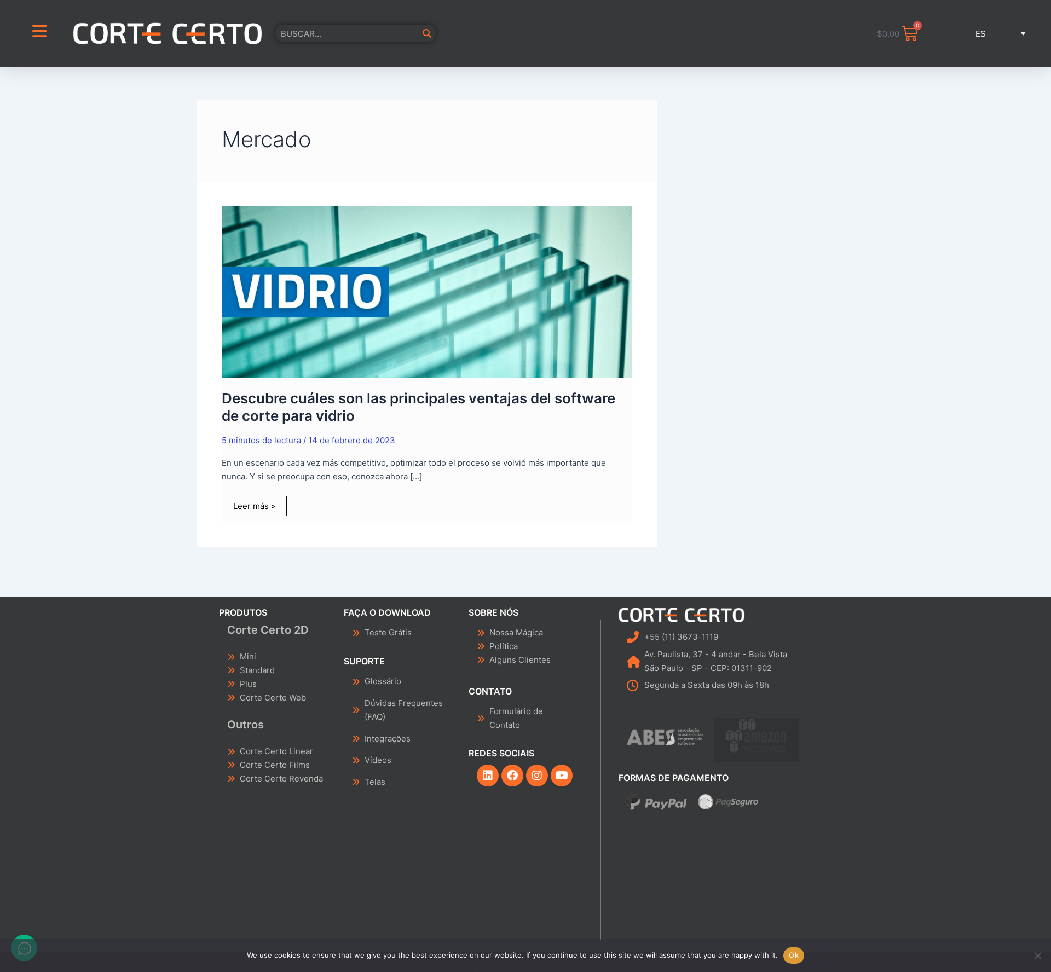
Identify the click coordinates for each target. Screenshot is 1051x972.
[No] (1037, 955)
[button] (986, 33)
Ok (794, 955)
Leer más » (254, 503)
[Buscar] (427, 33)
